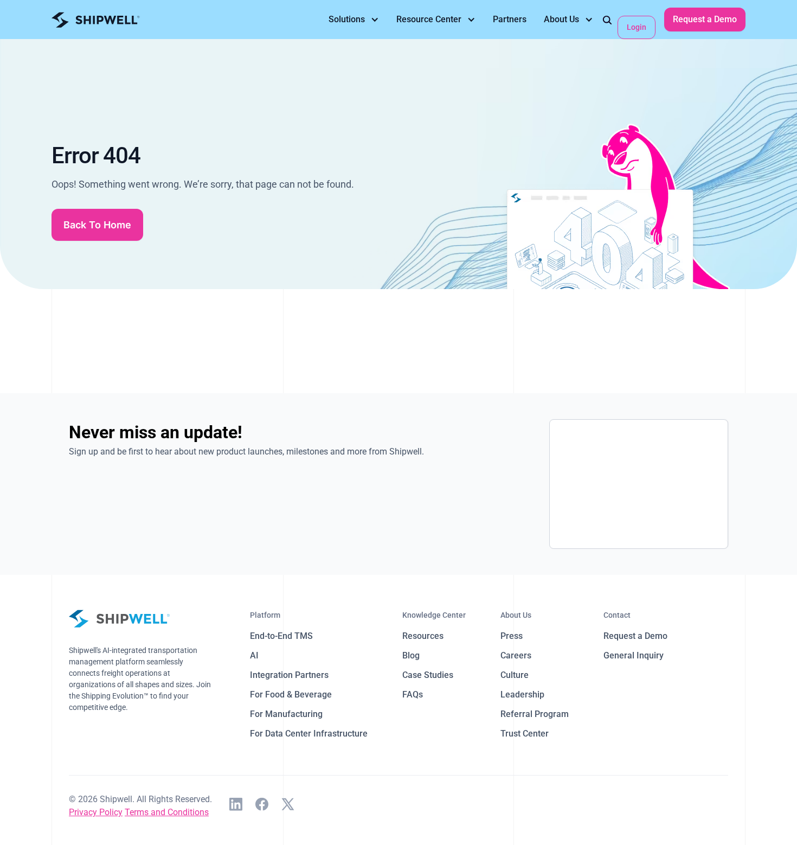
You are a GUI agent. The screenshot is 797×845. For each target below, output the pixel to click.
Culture (514, 675)
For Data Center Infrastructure (309, 733)
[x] (287, 806)
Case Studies (427, 675)
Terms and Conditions (167, 812)
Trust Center (524, 733)
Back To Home (97, 225)
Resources (423, 636)
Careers (515, 655)
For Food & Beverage (291, 694)
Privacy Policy (96, 812)
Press (511, 636)
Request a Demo (705, 19)
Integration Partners (289, 675)
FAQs (412, 694)
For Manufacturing (286, 714)
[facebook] (261, 806)
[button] (354, 19)
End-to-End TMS (281, 636)
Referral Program (534, 714)
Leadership (522, 694)
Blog (411, 655)
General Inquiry (633, 655)
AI (254, 655)
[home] (96, 20)
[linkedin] (235, 806)
